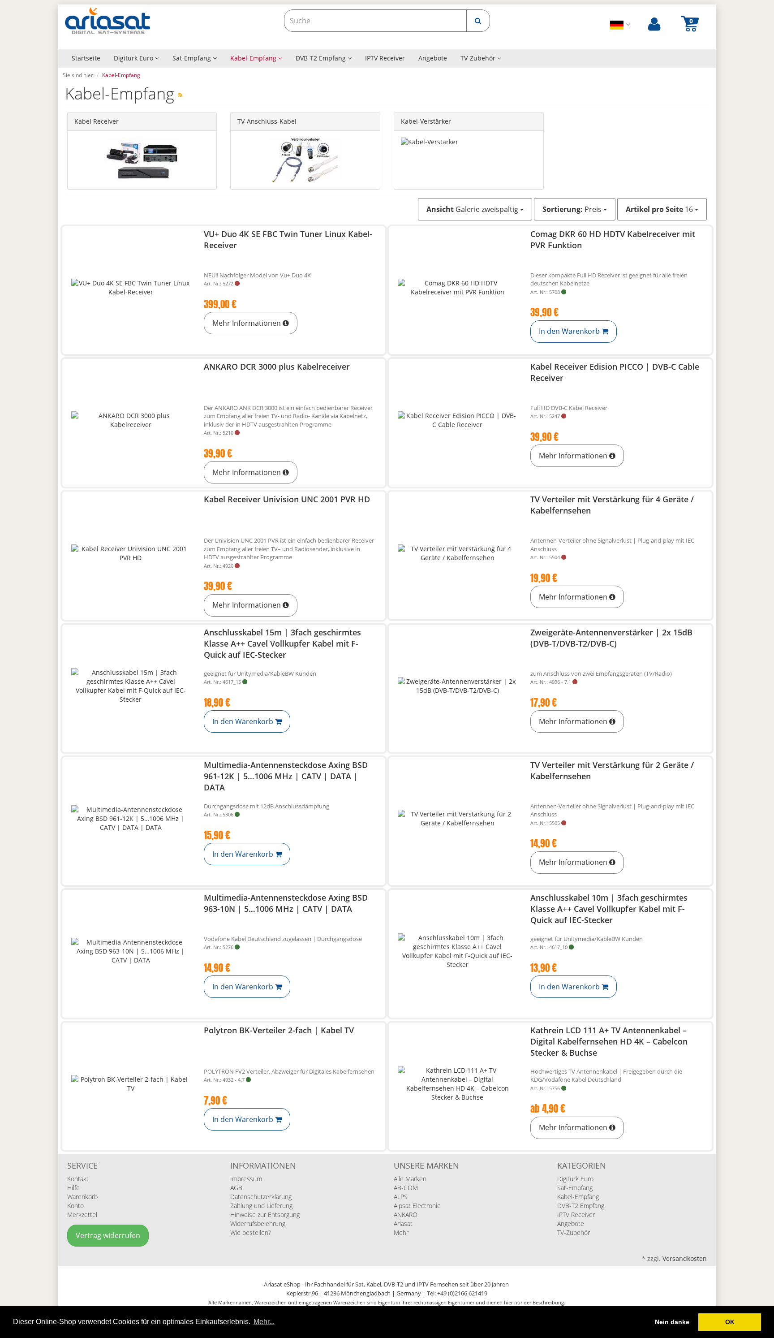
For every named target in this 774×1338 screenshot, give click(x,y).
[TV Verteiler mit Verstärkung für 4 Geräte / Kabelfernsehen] (457, 553)
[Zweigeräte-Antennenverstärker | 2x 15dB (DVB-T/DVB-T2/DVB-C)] (457, 686)
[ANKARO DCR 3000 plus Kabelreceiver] (130, 420)
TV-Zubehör (478, 58)
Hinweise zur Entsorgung (265, 1214)
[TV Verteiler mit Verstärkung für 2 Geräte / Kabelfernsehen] (457, 818)
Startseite (86, 58)
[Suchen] (478, 20)
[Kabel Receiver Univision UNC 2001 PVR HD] (130, 553)
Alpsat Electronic (417, 1205)
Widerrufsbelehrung (257, 1223)
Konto (75, 1205)
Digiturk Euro (134, 58)
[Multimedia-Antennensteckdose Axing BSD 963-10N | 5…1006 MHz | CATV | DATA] (130, 951)
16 (660, 209)
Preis (572, 209)
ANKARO (405, 1214)
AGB (236, 1187)
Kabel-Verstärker (426, 121)
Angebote (432, 58)
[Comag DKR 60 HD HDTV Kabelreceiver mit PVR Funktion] (457, 288)
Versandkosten (684, 1258)
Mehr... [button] (264, 1321)
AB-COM (406, 1187)
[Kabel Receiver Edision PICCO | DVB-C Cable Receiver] (457, 420)
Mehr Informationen (247, 323)
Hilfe (73, 1187)
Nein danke (672, 1321)
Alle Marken (410, 1178)
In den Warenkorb (570, 331)
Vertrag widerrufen (108, 1235)
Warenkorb (82, 1196)
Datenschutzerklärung (261, 1196)
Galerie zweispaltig (473, 209)
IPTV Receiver (385, 58)
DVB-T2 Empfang (322, 58)
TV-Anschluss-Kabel (267, 121)
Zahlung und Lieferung (261, 1205)
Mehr (401, 1232)
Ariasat (403, 1223)
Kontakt (78, 1178)
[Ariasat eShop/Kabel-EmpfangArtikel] (180, 95)
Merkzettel (82, 1214)
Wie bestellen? (250, 1232)
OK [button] (730, 1321)
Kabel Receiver (96, 121)
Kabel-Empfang (254, 58)
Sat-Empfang (192, 58)
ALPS (401, 1196)
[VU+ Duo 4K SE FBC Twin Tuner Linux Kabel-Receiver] (130, 288)
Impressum (246, 1178)
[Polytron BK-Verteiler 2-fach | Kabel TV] (130, 1084)
